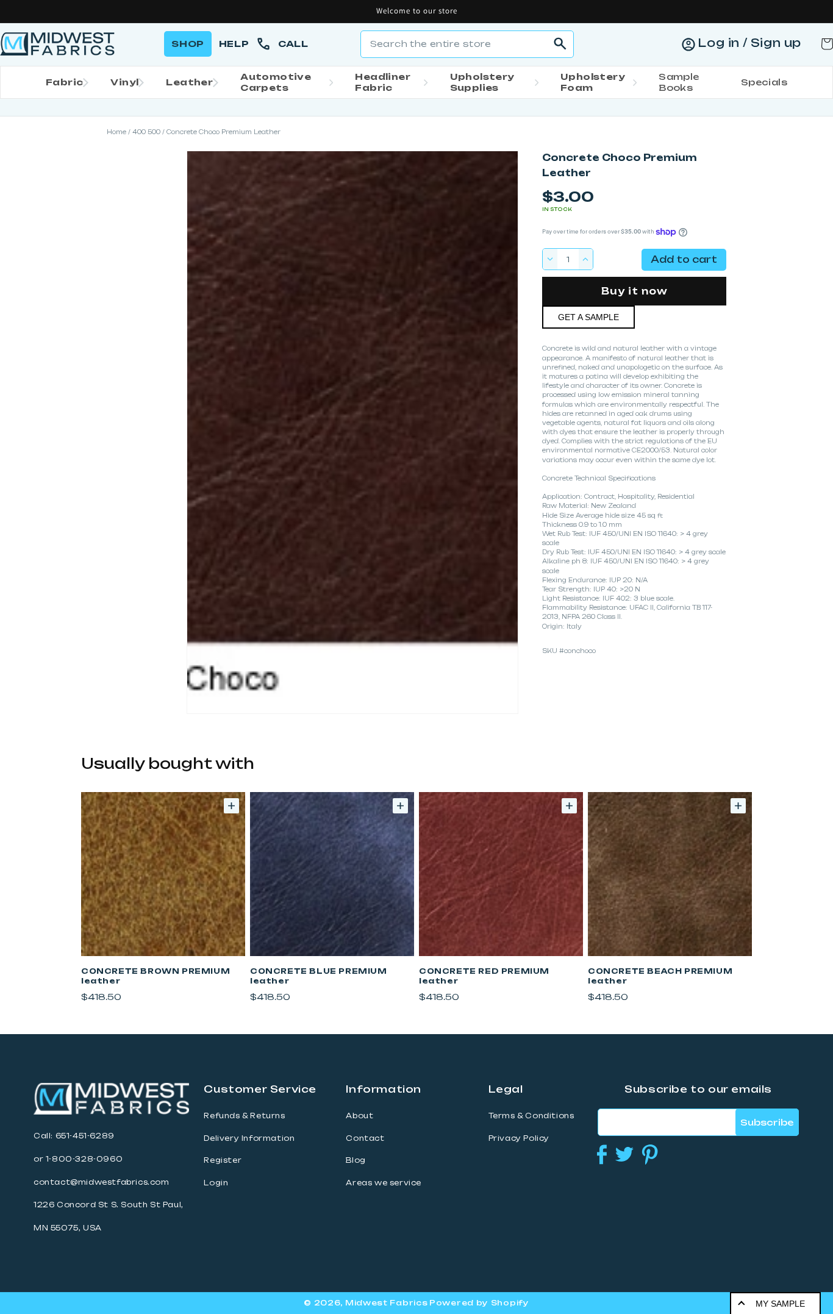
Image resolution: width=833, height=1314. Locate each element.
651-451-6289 (85, 1136)
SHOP (187, 43)
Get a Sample (588, 317)
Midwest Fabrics (386, 1302)
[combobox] (467, 44)
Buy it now (634, 291)
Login (216, 1183)
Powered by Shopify (479, 1302)
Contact (365, 1138)
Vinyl (124, 82)
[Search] (560, 43)
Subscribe (766, 1122)
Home (116, 132)
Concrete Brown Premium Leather (155, 975)
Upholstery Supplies (482, 82)
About (359, 1116)
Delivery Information (249, 1138)
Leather (189, 82)
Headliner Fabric (382, 82)
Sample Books (679, 82)
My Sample (780, 1304)
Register (222, 1160)
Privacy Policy (518, 1138)
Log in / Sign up (749, 42)
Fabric (64, 82)
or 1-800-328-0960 (78, 1159)
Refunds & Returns (244, 1116)
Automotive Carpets (275, 82)
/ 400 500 (144, 132)
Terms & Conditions (531, 1116)
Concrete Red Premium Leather (484, 975)
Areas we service (383, 1183)
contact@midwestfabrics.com (102, 1182)
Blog (355, 1160)
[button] (63, 82)
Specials (764, 82)
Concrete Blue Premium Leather (318, 975)
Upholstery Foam (592, 82)
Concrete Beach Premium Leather (660, 975)
